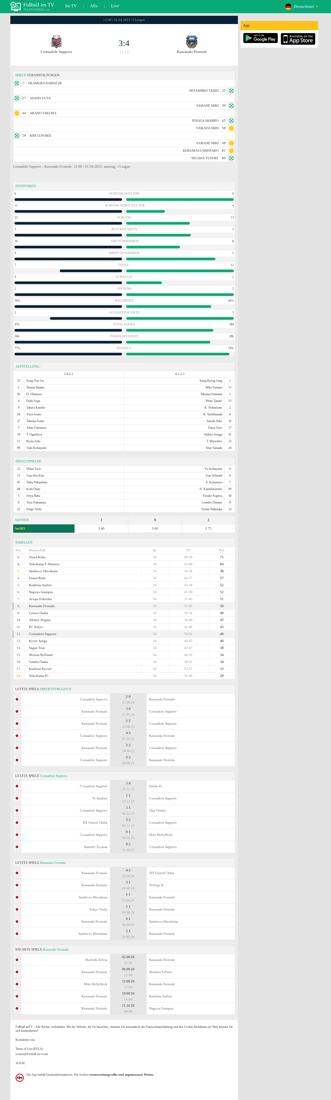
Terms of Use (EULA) (29, 1049)
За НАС (21, 1063)
